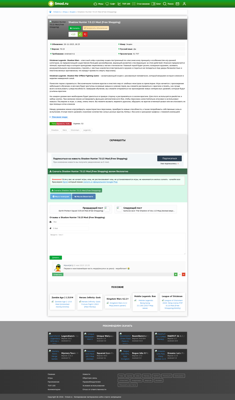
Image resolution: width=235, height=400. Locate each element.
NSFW (156, 376)
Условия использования (93, 385)
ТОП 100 (126, 4)
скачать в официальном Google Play (100, 182)
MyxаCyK (68, 265)
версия (148, 380)
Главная (51, 374)
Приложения (53, 382)
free (121, 376)
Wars (65, 130)
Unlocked (123, 380)
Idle (138, 376)
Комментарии (54, 389)
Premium (167, 376)
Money (147, 376)
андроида (136, 380)
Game (129, 376)
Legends (87, 130)
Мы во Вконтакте (84, 196)
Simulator (179, 376)
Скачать (76, 28)
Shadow (55, 130)
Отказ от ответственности (94, 389)
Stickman (75, 130)
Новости (86, 374)
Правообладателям (92, 382)
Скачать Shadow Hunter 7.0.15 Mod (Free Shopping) (77, 190)
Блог (158, 4)
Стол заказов (143, 4)
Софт (112, 4)
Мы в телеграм (61, 196)
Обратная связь (90, 378)
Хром (65, 182)
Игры (100, 4)
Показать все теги (127, 385)
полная (158, 380)
